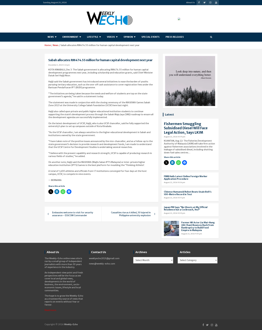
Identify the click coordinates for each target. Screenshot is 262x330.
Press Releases (175, 37)
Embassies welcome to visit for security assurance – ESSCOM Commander (72, 214)
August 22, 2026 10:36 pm (174, 182)
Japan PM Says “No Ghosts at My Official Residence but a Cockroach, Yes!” (185, 208)
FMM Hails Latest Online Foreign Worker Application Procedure (185, 177)
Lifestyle (92, 37)
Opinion (128, 37)
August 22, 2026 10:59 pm (174, 137)
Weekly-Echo (71, 324)
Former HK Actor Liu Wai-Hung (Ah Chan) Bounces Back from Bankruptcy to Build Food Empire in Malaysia (198, 226)
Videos (111, 37)
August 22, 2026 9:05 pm (191, 234)
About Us (190, 2)
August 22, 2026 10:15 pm (174, 198)
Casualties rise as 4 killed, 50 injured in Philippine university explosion (131, 214)
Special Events (150, 37)
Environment (70, 37)
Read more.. (51, 310)
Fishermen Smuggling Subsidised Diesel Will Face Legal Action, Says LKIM (186, 128)
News (51, 37)
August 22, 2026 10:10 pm (174, 213)
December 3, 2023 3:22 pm (59, 65)
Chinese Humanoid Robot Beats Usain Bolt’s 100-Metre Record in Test (188, 193)
